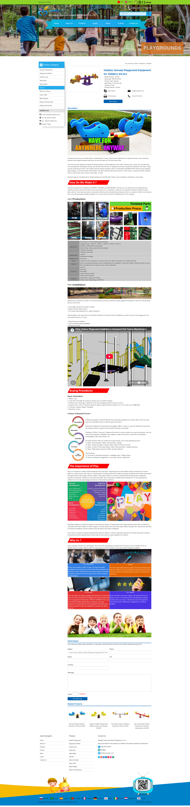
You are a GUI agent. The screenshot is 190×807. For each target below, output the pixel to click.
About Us (69, 23)
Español (65, 798)
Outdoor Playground (46, 70)
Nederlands (131, 798)
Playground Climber (46, 73)
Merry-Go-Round (45, 91)
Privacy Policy (140, 802)
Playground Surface (46, 105)
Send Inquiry (113, 101)
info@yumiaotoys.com (53, 114)
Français (89, 798)
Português (77, 798)
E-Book (121, 23)
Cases (94, 23)
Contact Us (133, 23)
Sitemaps (148, 802)
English (130, 2)
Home (56, 23)
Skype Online (111, 91)
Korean (143, 798)
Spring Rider (44, 84)
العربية (56, 798)
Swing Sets (43, 80)
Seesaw (42, 87)
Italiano (120, 798)
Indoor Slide (43, 95)
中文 (122, 2)
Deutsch (99, 798)
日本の (110, 798)
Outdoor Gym (44, 77)
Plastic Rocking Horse (46, 102)
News (108, 23)
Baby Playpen (44, 98)
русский (45, 798)
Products (82, 23)
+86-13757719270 (137, 96)
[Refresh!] (82, 694)
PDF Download (112, 96)
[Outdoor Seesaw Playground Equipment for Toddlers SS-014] (84, 79)
